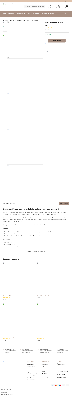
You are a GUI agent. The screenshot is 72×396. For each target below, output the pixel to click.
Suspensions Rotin (31, 372)
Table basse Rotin (31, 379)
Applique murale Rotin (32, 375)
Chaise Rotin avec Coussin (43, 337)
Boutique (12, 20)
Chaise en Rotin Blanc (8, 295)
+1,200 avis (66, 1)
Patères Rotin (30, 368)
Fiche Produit (6, 203)
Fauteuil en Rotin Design (8, 337)
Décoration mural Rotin (32, 373)
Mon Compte (50, 7)
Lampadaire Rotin (31, 366)
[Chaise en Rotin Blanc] (19, 278)
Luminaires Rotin (30, 370)
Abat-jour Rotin (30, 364)
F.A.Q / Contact (59, 7)
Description (12, 203)
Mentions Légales (46, 377)
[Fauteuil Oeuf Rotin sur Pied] (53, 278)
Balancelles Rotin (21, 20)
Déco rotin (5, 20)
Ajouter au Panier (64, 203)
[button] (48, 27)
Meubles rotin (42, 251)
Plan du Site (44, 379)
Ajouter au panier (57, 40)
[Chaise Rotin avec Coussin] (53, 319)
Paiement (67, 7)
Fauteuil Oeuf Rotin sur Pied (43, 295)
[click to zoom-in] (25, 38)
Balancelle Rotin (30, 377)
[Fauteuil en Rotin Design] (19, 319)
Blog (43, 366)
